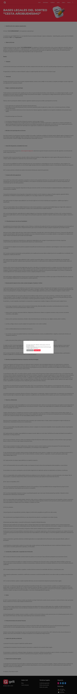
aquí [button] (31, 348)
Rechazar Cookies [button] (30, 350)
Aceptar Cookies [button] (37, 350)
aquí (50, 346)
